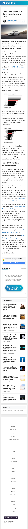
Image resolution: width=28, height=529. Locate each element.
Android (13, 501)
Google (13, 511)
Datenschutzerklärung (13, 439)
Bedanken (13, 436)
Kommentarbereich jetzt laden (14, 288)
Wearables (13, 481)
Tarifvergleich (13, 461)
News (13, 451)
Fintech (13, 485)
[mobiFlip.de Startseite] (8, 3)
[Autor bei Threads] (16, 20)
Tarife (13, 465)
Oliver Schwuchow (11, 20)
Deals (13, 468)
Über (13, 419)
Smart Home (13, 475)
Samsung (13, 508)
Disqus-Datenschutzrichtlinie (11, 282)
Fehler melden (23, 268)
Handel (13, 488)
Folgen (13, 433)
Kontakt (13, 426)
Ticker (13, 458)
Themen (13, 423)
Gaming (13, 478)
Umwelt (13, 498)
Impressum (13, 443)
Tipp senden (13, 429)
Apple (13, 504)
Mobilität (13, 471)
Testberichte (13, 455)
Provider (13, 491)
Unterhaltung (13, 494)
